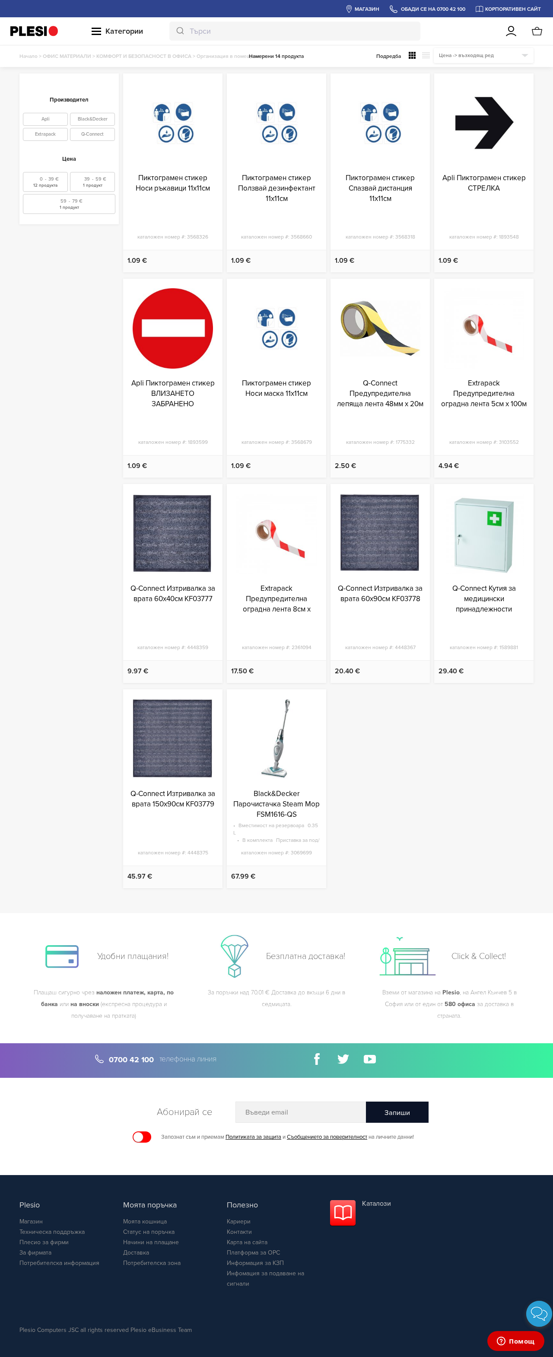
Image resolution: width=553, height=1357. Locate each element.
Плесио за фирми (44, 1242)
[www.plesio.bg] (34, 31)
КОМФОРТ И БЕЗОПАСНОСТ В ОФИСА (143, 56)
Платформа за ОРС (253, 1252)
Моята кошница (145, 1221)
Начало (28, 56)
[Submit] (179, 31)
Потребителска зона (152, 1263)
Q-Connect (92, 134)
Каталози (376, 1203)
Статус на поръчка (149, 1232)
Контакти (239, 1232)
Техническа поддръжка (52, 1232)
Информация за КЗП (255, 1263)
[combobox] (294, 31)
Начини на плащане (151, 1242)
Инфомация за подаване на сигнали (265, 1278)
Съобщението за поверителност (327, 1137)
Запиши (397, 1113)
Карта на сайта (247, 1242)
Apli (45, 119)
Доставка (136, 1252)
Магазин (31, 1221)
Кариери (239, 1221)
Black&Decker (93, 119)
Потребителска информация (59, 1263)
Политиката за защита (253, 1137)
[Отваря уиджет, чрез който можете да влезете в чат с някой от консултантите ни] (515, 1342)
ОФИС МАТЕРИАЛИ (67, 56)
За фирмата (35, 1252)
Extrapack (45, 134)
